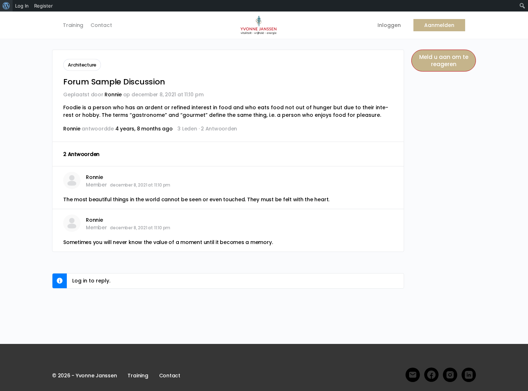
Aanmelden (439, 25)
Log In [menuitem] (22, 6)
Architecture (82, 64)
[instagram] (450, 375)
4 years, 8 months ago (144, 128)
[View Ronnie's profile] (71, 180)
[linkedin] (469, 375)
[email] (413, 375)
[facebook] (431, 375)
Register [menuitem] (43, 6)
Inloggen (389, 25)
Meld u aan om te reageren (443, 60)
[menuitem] (6, 6)
